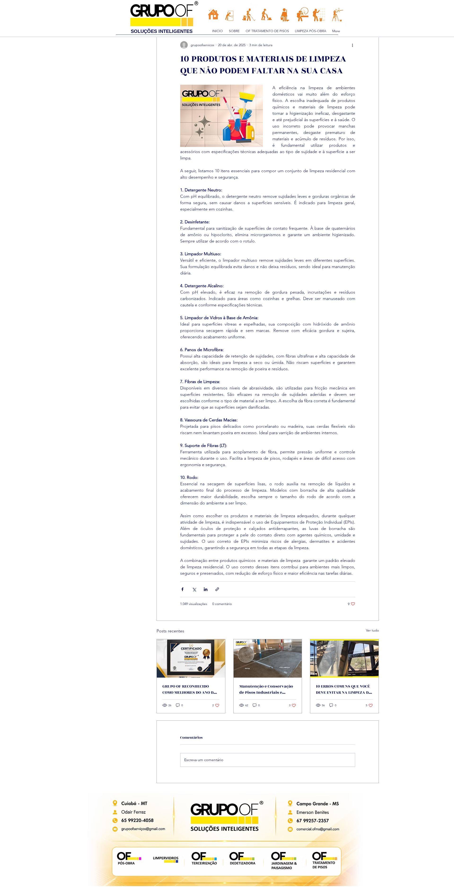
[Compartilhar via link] (217, 589)
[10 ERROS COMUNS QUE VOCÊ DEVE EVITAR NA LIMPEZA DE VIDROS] (344, 658)
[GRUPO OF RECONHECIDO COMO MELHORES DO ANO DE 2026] (191, 658)
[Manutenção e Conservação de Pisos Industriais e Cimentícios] (268, 658)
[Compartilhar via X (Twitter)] (194, 589)
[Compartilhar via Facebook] (182, 589)
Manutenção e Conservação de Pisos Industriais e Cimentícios (266, 689)
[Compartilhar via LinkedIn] (205, 589)
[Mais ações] (352, 45)
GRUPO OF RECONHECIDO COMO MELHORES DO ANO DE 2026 (189, 689)
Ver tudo (372, 630)
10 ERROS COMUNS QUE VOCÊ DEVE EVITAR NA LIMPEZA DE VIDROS (343, 689)
